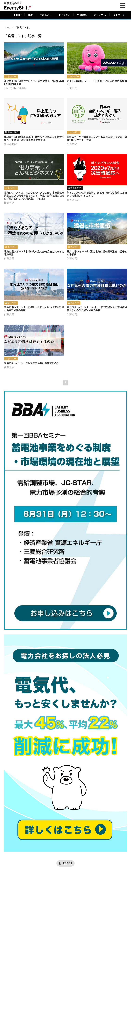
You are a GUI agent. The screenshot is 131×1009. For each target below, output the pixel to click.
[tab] (18, 15)
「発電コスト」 (23, 27)
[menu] (122, 5)
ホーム (7, 27)
